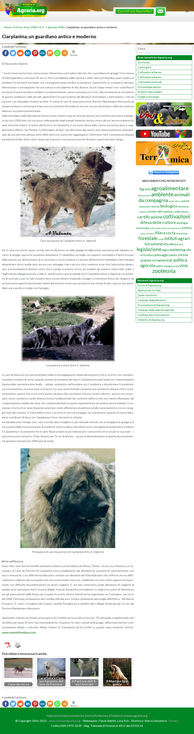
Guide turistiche (147, 295)
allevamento (144, 195)
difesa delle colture (158, 222)
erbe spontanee (173, 228)
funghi (161, 239)
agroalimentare (170, 188)
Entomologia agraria (149, 87)
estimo (187, 228)
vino (183, 265)
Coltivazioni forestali (150, 82)
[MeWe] (42, 53)
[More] (64, 53)
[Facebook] (5, 53)
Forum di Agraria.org (149, 285)
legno (165, 250)
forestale (147, 238)
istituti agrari (177, 238)
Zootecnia (144, 62)
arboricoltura (175, 201)
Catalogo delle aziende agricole (156, 309)
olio (188, 250)
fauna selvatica (147, 233)
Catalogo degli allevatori (152, 300)
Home (7, 27)
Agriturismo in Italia (149, 290)
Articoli (17, 27)
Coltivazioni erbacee (149, 72)
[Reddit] (20, 53)
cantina (167, 211)
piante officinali (178, 255)
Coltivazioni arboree (149, 77)
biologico (168, 205)
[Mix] (50, 53)
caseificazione (180, 211)
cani (159, 211)
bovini (152, 211)
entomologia (142, 228)
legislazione (149, 249)
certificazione (150, 216)
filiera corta (165, 233)
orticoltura (147, 255)
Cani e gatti (144, 67)
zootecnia (163, 271)
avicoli (185, 201)
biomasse (183, 206)
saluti (159, 266)
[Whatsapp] (57, 53)
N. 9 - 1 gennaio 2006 (51, 27)
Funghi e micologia (148, 96)
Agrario (144, 189)
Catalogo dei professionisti (153, 314)
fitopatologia (182, 233)
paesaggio (161, 255)
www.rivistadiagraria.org (65, 720)
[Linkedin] (27, 53)
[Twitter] (13, 53)
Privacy (174, 720)
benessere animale (149, 206)
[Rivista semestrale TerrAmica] (164, 164)
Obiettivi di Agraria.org (151, 319)
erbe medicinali (157, 228)
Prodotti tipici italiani (150, 91)
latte (181, 244)
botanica (143, 211)
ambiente (162, 194)
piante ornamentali (157, 260)
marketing (177, 249)
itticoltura (170, 244)
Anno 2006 (30, 27)
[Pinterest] (35, 53)
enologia (182, 222)
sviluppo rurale (171, 266)
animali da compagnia (164, 197)
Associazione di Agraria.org (153, 305)
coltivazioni (176, 216)
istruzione (154, 243)
